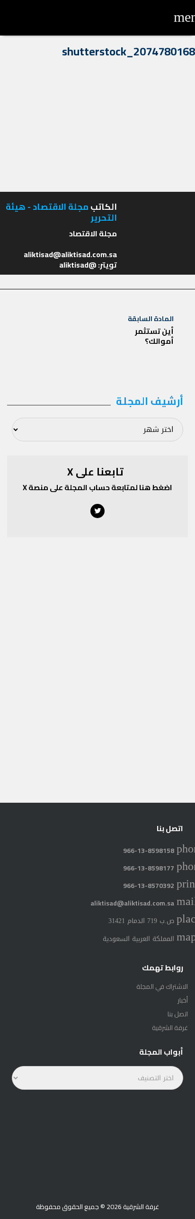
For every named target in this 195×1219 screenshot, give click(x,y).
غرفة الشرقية (170, 1028)
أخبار (182, 1000)
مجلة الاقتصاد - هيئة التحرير (61, 212)
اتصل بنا (178, 1014)
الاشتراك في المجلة (162, 986)
